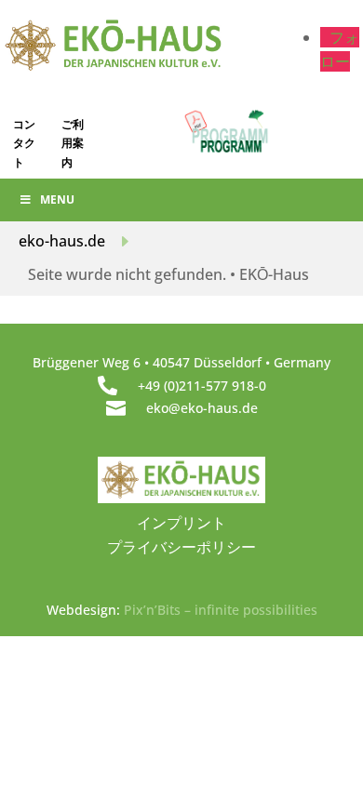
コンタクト (24, 143)
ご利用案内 (72, 143)
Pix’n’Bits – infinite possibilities (220, 610)
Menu (57, 199)
